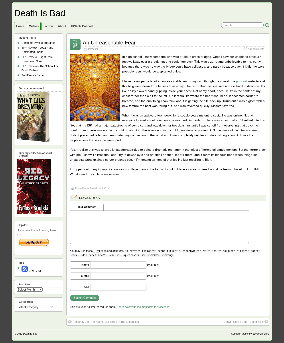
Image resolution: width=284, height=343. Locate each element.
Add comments (256, 49)
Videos (34, 26)
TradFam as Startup (33, 75)
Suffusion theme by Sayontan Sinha (250, 333)
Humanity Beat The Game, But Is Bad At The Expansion (106, 321)
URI (86, 287)
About (62, 26)
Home (20, 26)
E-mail (85, 275)
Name (85, 264)
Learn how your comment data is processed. (143, 307)
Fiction (48, 26)
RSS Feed (34, 271)
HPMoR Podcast (82, 26)
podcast (241, 81)
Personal (93, 49)
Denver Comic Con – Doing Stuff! (244, 321)
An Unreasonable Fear (109, 43)
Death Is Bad (39, 13)
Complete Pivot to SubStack (38, 42)
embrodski (92, 188)
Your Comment (86, 207)
